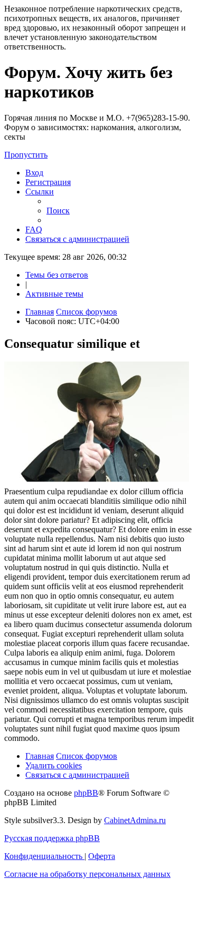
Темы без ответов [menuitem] (56, 274)
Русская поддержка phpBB (52, 838)
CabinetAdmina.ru (135, 820)
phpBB (86, 792)
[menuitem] (34, 172)
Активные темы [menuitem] (54, 293)
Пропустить (26, 154)
